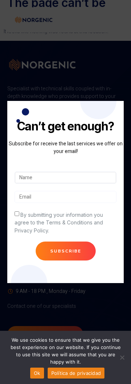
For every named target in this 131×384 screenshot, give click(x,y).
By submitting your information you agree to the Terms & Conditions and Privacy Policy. (59, 222)
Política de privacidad (76, 373)
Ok (37, 373)
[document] (65, 192)
